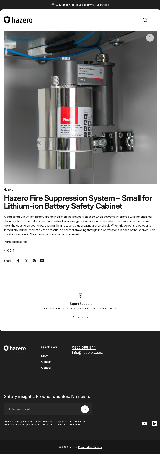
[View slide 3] (82, 317)
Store (44, 356)
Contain (46, 362)
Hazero (9, 189)
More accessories (15, 241)
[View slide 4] (87, 317)
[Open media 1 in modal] (150, 38)
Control (46, 367)
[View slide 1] (73, 317)
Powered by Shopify (90, 447)
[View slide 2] (78, 317)
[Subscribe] (85, 409)
